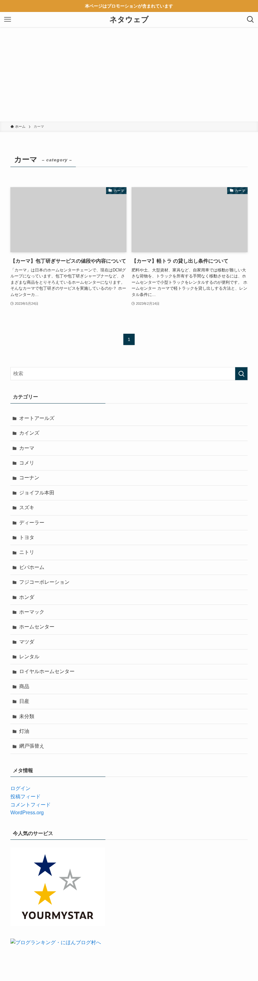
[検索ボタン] (250, 19)
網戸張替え (31, 746)
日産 (24, 701)
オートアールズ (36, 418)
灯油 (24, 731)
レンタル (29, 656)
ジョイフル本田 (36, 492)
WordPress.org (27, 812)
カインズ (29, 433)
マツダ (26, 641)
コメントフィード (30, 804)
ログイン (20, 788)
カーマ (26, 448)
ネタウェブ (129, 19)
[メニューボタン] (7, 19)
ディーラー (31, 522)
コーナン (29, 477)
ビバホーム (31, 567)
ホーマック (31, 612)
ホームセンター (36, 626)
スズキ (26, 507)
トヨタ (26, 537)
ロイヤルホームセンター (47, 671)
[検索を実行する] (241, 373)
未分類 (26, 716)
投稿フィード (25, 796)
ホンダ (26, 597)
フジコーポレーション (44, 582)
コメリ (26, 462)
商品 (24, 686)
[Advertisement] (129, 74)
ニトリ (26, 552)
